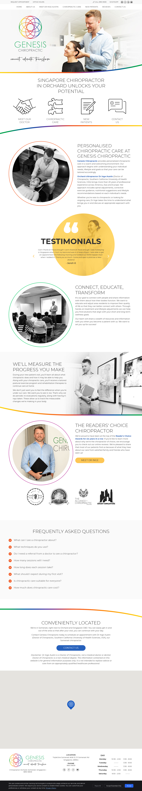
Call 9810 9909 (100, 2)
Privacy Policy (51, 788)
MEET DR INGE (90, 460)
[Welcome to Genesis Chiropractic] (30, 61)
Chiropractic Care (72, 7)
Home (19, 7)
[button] (71, 705)
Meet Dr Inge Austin (48, 7)
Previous (33, 256)
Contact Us (120, 7)
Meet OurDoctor (24, 121)
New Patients (91, 7)
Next (108, 256)
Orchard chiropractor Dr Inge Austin (95, 176)
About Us (30, 7)
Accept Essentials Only (113, 786)
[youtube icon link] (78, 770)
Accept (129, 786)
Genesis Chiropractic (87, 161)
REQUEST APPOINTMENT (20, 2)
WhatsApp (114, 2)
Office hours (38, 2)
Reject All (98, 786)
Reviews (106, 7)
